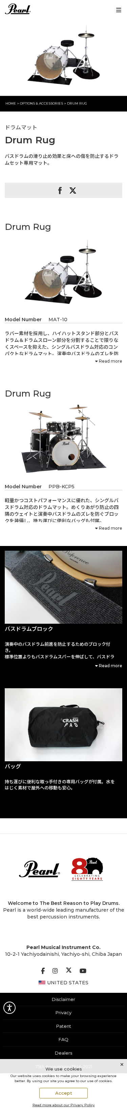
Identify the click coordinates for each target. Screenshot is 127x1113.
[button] (63, 587)
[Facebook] (43, 971)
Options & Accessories (41, 103)
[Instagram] (55, 971)
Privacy (63, 1012)
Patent (63, 1026)
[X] (69, 971)
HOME (10, 103)
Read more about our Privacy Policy (64, 1105)
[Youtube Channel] (83, 971)
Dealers (63, 1053)
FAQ (63, 1039)
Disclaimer (63, 999)
